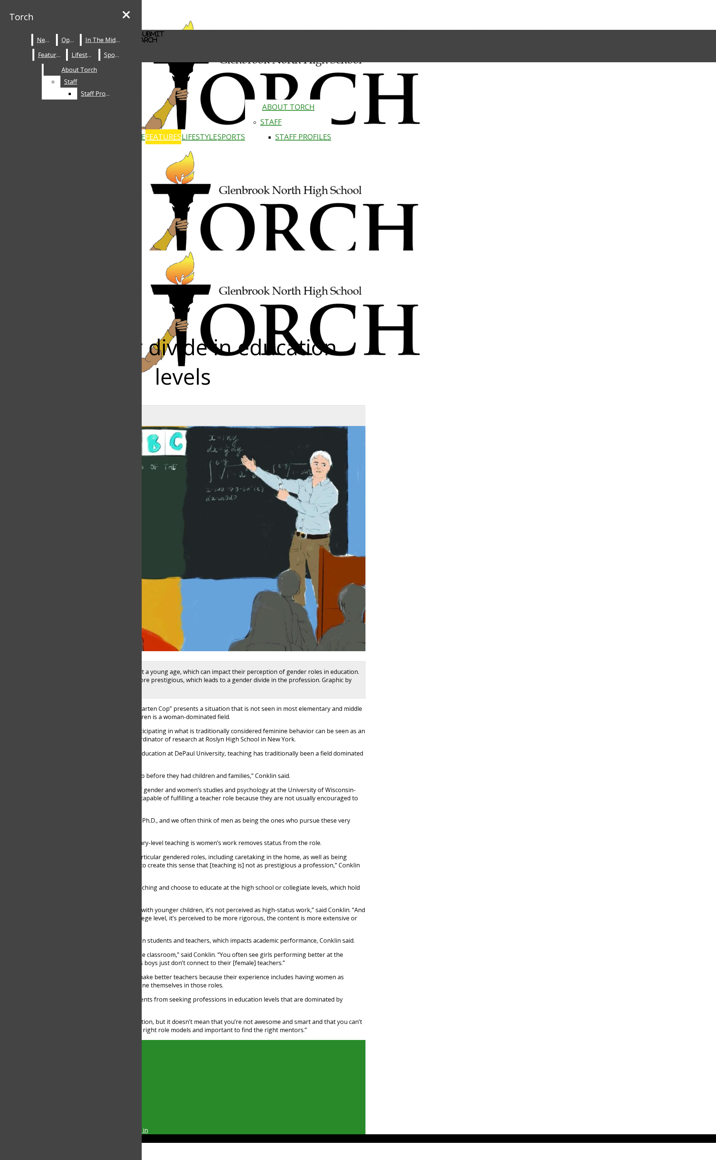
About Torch (288, 107)
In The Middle (104, 40)
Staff (271, 122)
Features (163, 137)
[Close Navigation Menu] (126, 15)
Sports (231, 137)
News (45, 40)
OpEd (69, 40)
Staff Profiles (303, 137)
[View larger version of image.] (182, 539)
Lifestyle (199, 137)
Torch (21, 16)
